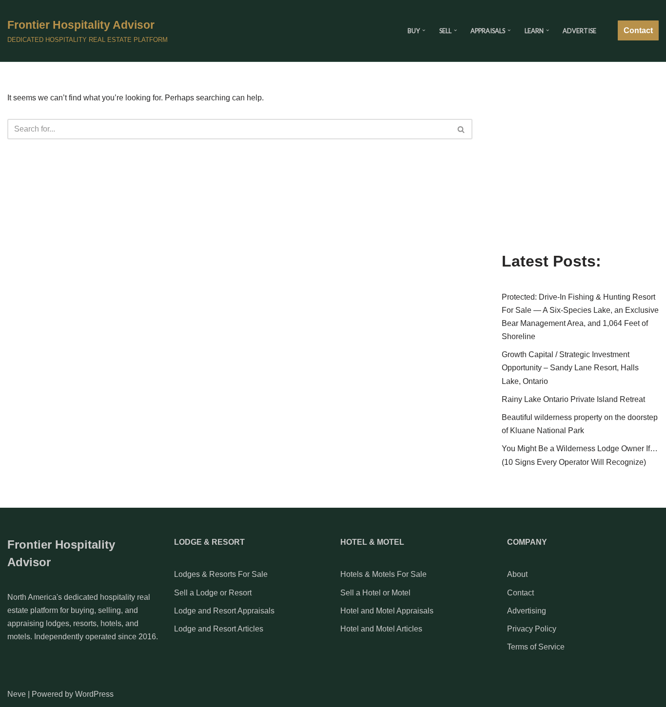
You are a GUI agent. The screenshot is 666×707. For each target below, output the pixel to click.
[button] (423, 30)
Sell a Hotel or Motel (375, 593)
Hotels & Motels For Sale (383, 574)
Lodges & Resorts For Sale (221, 574)
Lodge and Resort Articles (218, 629)
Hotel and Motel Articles (381, 629)
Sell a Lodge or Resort (213, 593)
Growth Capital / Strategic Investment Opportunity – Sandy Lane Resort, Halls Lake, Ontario (570, 367)
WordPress (94, 694)
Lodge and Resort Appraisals (224, 611)
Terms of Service (536, 647)
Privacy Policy (531, 629)
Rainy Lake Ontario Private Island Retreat (573, 399)
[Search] (461, 129)
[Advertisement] (580, 171)
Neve (16, 694)
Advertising (526, 611)
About (517, 574)
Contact (638, 30)
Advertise (579, 31)
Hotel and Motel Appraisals (386, 611)
